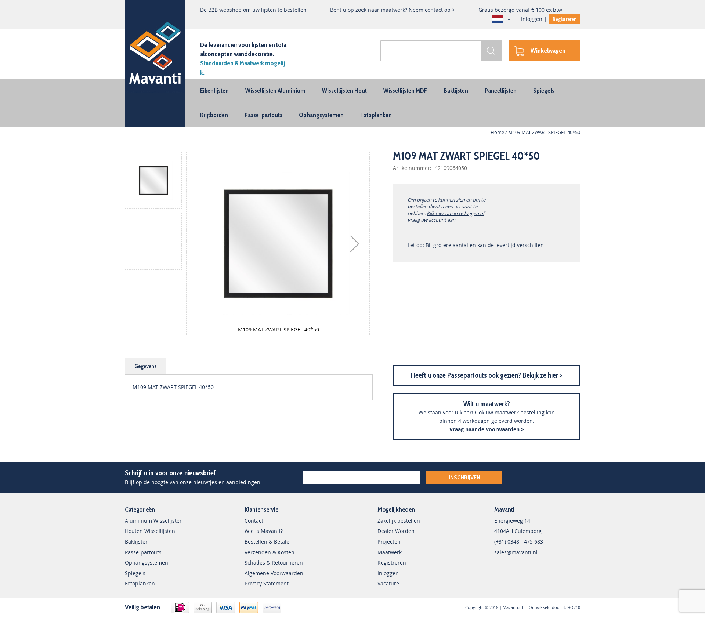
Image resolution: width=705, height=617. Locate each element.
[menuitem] (214, 90)
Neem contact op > (432, 9)
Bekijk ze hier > (542, 375)
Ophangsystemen (146, 562)
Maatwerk (389, 552)
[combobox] (441, 50)
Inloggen (531, 18)
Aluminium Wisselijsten (154, 520)
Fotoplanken (140, 583)
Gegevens (145, 366)
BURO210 (571, 607)
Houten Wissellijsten (150, 530)
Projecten (389, 541)
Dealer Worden (396, 530)
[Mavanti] (155, 51)
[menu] (352, 103)
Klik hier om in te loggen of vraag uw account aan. (446, 216)
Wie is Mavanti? (264, 530)
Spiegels (135, 573)
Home (497, 132)
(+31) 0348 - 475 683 (518, 541)
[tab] (145, 366)
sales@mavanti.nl (516, 552)
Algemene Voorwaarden (274, 573)
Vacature (388, 583)
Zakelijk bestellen (398, 520)
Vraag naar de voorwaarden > (486, 429)
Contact (254, 520)
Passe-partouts (143, 552)
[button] (502, 19)
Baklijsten (137, 541)
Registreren (564, 19)
